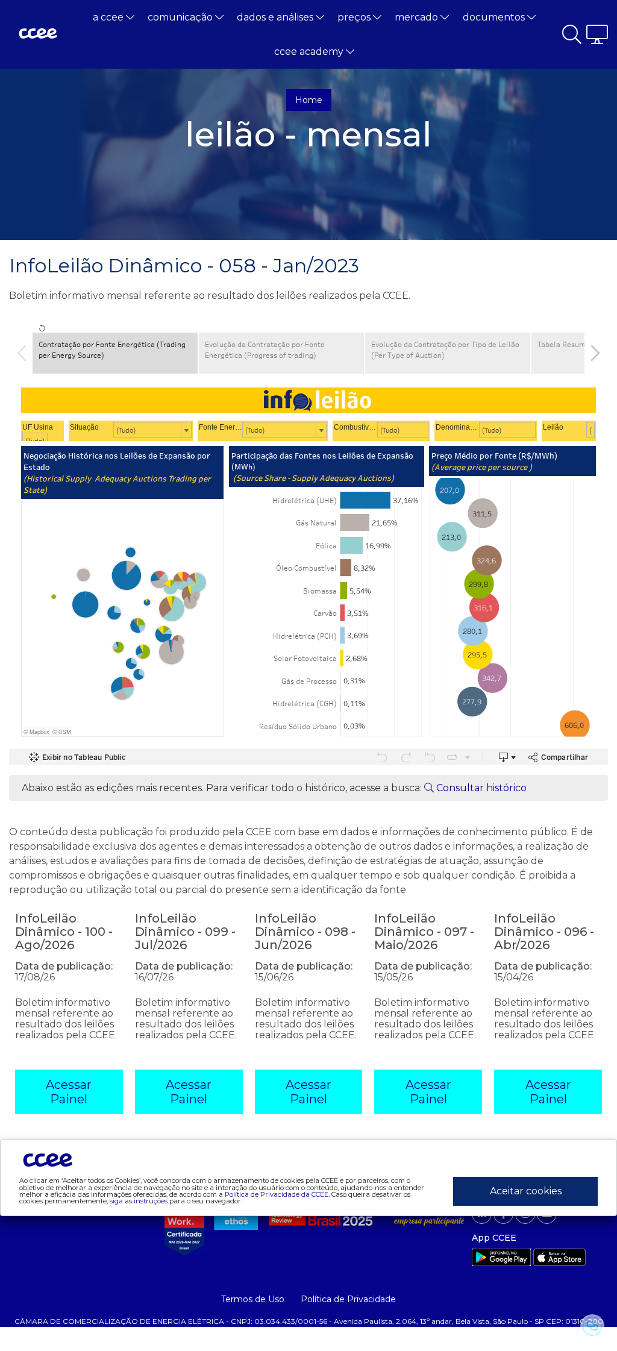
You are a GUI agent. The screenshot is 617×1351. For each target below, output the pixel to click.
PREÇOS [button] (355, 17)
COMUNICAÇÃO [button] (181, 17)
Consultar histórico (480, 788)
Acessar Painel (69, 1091)
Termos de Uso (252, 1299)
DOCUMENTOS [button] (495, 17)
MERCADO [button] (417, 17)
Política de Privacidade (348, 1299)
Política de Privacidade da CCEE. (277, 1194)
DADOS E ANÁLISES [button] (276, 17)
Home (308, 100)
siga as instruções (139, 1201)
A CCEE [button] (109, 17)
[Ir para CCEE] (38, 34)
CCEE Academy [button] (310, 51)
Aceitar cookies (526, 1191)
